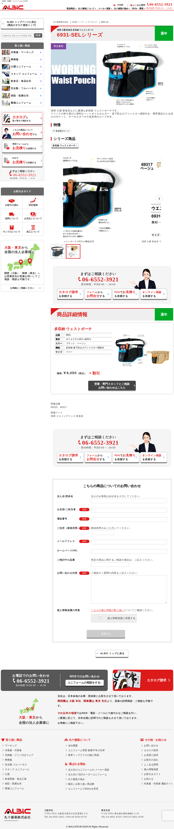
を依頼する (68, 293)
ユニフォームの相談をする (84, 682)
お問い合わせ (151, 745)
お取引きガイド (152, 774)
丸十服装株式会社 (60, 22)
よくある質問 (139, 5)
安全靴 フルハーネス (16, 764)
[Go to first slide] (159, 198)
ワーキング (92, 22)
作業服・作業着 (13, 750)
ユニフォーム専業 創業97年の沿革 (86, 750)
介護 (7, 774)
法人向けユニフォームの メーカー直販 (88, 769)
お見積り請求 (151, 755)
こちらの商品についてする (24, 132)
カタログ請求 (151, 750)
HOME (120, 5)
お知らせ (148, 778)
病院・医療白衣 (13, 783)
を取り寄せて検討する (21, 118)
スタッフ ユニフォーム (17, 769)
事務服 (8, 759)
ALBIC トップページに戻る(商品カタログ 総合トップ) (21, 23)
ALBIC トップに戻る (112, 653)
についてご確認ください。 (123, 610)
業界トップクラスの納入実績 (83, 755)
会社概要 (73, 745)
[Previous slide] (63, 198)
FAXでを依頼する (24, 160)
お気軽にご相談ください (22, 288)
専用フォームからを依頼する (24, 146)
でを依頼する (125, 293)
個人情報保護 (151, 769)
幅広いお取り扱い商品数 (81, 784)
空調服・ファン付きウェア (19, 755)
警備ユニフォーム (14, 788)
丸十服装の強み (76, 779)
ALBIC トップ (78, 22)
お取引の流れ (151, 759)
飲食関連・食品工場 (15, 778)
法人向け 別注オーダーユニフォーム (87, 774)
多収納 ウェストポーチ (64, 145)
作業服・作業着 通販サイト (158, 783)
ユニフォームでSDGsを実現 (83, 788)
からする (96, 294)
